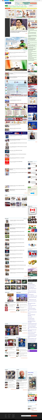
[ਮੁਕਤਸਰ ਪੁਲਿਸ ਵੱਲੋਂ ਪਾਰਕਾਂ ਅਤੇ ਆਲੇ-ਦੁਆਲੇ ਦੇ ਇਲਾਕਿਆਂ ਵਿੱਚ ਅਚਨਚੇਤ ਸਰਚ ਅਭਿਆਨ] (7, 236)
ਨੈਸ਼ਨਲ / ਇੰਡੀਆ (16, 5)
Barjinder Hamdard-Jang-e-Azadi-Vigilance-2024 (32, 330)
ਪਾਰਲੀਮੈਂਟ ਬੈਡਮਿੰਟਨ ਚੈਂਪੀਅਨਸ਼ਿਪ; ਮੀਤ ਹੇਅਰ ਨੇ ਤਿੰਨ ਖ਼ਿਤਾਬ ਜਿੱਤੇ (12, 355)
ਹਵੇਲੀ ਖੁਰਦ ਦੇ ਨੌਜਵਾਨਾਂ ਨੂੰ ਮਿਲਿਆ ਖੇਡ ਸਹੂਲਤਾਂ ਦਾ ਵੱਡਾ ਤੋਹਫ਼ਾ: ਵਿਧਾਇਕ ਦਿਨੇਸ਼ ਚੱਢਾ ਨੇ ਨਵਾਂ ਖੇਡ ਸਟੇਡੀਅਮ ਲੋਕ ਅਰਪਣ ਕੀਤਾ (23, 353)
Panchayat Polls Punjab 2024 (31, 308)
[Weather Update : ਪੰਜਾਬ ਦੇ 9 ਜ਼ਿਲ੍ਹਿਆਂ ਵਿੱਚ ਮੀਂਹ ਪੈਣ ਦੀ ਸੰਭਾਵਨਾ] (7, 151)
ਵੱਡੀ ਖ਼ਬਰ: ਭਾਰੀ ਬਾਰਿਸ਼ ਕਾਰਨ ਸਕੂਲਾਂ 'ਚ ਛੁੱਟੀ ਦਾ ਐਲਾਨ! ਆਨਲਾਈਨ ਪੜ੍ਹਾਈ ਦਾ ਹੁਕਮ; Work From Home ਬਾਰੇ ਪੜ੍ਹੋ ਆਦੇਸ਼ (23, 310)
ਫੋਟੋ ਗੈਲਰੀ (22, 5)
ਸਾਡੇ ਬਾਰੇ (14, 0)
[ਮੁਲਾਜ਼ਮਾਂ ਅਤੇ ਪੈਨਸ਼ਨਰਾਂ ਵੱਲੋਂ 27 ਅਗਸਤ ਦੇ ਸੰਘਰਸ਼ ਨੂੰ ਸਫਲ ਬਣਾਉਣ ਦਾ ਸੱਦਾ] (7, 255)
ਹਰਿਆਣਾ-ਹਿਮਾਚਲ (12, 5)
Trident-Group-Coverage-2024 (32, 326)
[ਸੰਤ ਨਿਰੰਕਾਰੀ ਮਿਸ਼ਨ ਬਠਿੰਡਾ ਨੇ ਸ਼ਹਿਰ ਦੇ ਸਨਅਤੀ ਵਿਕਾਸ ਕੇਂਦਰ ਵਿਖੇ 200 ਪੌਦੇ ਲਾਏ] (7, 262)
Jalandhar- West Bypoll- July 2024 (32, 324)
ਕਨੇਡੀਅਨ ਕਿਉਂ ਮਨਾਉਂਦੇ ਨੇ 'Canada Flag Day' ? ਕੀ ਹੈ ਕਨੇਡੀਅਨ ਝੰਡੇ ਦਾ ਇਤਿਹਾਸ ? (32, 215)
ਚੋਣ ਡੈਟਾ (23, 0)
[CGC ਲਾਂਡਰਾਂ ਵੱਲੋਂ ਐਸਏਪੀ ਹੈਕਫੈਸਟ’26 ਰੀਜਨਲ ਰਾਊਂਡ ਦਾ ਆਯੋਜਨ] (7, 101)
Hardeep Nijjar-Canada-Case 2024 (32, 323)
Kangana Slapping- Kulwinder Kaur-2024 (32, 328)
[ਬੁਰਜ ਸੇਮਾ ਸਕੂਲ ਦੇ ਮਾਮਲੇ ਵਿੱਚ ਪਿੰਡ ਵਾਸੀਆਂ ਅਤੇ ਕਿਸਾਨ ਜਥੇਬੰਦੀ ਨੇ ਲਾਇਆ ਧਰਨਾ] (7, 240)
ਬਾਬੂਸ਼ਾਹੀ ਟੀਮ (17, 0)
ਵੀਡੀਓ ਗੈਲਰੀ (25, 5)
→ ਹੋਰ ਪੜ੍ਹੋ (36, 402)
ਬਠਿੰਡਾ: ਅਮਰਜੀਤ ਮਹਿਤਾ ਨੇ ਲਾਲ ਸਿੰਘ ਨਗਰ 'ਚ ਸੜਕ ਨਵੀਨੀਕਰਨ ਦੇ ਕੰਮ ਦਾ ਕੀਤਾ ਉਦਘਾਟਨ (32, 60)
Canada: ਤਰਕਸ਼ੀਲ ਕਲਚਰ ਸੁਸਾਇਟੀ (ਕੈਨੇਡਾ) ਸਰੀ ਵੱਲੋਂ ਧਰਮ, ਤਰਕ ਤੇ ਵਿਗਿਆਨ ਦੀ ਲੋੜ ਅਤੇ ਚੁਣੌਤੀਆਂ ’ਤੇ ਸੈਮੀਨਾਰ (11, 385)
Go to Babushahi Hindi (11, 0)
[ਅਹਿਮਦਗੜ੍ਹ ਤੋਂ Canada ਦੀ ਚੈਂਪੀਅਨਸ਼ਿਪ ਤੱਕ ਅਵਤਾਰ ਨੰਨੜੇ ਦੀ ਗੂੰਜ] (7, 136)
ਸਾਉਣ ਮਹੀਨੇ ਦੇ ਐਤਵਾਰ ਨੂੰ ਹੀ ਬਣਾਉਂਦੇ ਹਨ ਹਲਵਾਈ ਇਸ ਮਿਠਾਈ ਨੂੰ (23, 385)
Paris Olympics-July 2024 (31, 318)
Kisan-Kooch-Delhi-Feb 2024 (31, 341)
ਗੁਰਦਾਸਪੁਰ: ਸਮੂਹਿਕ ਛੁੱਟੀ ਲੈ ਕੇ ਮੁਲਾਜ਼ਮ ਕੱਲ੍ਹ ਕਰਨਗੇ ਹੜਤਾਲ (32, 41)
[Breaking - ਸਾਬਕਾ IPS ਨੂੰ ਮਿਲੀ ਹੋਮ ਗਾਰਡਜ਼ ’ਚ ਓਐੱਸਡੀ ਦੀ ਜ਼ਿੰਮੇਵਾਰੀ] (7, 162)
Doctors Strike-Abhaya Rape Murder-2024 (31, 315)
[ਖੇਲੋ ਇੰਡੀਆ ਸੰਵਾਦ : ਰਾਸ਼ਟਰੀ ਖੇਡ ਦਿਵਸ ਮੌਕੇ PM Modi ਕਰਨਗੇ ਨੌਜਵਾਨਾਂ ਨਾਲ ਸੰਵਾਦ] (7, 251)
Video (12, 18)
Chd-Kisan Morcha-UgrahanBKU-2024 (32, 310)
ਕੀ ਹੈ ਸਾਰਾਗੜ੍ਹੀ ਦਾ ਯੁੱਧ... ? (30, 240)
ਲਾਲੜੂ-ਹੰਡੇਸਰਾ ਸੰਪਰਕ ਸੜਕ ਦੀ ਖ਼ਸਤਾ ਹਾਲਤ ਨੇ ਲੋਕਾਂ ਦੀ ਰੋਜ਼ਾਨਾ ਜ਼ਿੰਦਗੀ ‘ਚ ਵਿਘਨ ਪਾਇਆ (32, 58)
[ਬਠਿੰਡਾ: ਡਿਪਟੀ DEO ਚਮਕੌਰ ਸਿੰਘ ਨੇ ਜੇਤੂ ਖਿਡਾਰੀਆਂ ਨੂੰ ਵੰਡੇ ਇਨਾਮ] (7, 129)
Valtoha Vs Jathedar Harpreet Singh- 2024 (31, 304)
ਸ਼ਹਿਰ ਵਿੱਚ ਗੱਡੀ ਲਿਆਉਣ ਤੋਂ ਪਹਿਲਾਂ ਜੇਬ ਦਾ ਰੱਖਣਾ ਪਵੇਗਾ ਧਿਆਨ (11, 382)
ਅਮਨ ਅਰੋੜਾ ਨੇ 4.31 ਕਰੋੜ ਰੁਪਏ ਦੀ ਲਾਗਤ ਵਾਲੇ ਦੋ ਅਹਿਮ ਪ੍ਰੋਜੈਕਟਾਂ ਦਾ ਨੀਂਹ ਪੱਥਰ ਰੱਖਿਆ (10, 347)
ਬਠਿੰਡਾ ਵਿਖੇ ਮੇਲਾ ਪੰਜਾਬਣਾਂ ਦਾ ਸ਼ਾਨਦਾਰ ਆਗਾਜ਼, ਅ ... (10, 335)
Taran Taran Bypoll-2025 (31, 287)
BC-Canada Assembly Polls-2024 (32, 305)
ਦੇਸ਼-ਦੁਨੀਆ (20, 5)
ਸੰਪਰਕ (24, 0)
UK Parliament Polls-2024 (31, 319)
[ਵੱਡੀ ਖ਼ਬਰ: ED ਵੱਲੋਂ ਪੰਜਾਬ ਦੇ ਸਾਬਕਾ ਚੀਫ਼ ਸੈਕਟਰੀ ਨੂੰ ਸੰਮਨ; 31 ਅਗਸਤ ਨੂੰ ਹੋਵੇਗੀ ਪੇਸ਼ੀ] (7, 159)
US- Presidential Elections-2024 (32, 299)
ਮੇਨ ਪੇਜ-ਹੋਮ (6, 5)
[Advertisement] (7, 27)
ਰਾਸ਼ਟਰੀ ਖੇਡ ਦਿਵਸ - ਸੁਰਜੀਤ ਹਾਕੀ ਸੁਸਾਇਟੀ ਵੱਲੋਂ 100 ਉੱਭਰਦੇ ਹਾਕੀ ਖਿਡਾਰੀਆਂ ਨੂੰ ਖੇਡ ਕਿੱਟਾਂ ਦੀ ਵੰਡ (23, 356)
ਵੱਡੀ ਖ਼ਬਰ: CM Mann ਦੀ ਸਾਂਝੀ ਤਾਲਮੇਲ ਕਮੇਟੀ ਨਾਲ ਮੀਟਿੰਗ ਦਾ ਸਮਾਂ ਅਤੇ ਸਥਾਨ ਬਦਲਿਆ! (32, 29)
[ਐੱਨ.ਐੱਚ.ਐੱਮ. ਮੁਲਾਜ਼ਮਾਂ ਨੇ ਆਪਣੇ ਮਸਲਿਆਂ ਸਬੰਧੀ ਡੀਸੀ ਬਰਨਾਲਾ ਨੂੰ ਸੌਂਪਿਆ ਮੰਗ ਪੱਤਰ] (7, 247)
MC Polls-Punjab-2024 (30, 294)
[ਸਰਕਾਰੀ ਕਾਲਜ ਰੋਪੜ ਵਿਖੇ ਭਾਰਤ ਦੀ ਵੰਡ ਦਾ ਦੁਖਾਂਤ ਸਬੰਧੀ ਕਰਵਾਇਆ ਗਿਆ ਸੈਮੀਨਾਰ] (7, 243)
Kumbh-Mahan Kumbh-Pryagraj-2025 (32, 293)
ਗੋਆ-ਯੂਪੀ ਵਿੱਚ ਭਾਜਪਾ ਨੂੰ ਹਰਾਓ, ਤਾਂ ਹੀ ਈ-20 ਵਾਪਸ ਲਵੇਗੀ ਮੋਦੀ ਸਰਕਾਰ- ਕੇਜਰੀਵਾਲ (32, 47)
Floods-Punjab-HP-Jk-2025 (31, 284)
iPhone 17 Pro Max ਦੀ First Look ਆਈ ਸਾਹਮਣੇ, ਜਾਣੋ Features (23, 387)
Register (39, 0)
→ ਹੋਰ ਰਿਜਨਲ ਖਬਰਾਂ (25, 276)
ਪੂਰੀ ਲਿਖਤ (32, 348)
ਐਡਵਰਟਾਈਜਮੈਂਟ (21, 0)
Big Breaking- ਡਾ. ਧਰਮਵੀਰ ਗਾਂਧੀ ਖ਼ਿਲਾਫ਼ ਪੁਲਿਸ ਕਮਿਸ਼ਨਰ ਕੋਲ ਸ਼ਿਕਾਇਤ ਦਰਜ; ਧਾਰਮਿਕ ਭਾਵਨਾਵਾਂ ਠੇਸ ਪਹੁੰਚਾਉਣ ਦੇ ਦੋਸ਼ (32, 36)
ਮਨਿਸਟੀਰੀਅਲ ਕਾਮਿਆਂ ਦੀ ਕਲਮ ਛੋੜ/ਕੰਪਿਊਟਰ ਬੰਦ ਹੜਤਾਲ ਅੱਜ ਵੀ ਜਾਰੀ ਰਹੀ (32, 56)
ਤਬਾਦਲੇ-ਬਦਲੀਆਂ (9, 5)
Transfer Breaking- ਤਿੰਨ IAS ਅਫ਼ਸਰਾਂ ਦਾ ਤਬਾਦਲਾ (11, 309)
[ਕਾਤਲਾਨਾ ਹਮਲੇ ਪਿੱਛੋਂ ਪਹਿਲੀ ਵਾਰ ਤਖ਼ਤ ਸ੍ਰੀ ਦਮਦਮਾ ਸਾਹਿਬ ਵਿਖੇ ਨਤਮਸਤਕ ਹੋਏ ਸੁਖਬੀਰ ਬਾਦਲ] (7, 155)
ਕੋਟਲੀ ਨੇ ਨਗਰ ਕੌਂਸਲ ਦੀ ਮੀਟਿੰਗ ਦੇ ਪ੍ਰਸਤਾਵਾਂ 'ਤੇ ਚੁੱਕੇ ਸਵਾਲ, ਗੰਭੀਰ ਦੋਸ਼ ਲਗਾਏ (32, 54)
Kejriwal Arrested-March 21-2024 (32, 338)
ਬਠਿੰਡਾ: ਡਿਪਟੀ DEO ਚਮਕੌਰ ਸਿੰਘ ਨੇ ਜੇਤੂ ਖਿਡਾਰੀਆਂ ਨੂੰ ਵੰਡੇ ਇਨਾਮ (32, 43)
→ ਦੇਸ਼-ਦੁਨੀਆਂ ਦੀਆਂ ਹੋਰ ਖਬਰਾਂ (13, 389)
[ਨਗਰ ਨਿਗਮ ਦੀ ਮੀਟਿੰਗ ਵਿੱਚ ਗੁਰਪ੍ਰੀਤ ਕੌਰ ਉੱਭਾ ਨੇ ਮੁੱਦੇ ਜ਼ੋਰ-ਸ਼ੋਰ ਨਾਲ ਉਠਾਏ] (7, 258)
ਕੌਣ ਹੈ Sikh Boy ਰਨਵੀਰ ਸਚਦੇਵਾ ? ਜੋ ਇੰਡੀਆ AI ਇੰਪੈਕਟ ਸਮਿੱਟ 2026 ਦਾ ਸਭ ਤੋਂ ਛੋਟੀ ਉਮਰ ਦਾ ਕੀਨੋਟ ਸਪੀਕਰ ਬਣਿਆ (23, 383)
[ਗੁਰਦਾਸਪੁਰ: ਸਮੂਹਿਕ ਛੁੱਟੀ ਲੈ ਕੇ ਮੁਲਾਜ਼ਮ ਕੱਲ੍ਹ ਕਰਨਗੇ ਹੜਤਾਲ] (7, 125)
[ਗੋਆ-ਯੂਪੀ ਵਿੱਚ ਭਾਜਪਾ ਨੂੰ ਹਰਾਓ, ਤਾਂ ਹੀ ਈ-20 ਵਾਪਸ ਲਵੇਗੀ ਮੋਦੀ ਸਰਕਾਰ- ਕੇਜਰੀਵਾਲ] (7, 186)
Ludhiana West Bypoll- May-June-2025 (32, 289)
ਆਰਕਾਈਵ (19, 0)
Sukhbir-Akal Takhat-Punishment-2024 (32, 298)
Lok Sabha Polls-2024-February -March (32, 337)
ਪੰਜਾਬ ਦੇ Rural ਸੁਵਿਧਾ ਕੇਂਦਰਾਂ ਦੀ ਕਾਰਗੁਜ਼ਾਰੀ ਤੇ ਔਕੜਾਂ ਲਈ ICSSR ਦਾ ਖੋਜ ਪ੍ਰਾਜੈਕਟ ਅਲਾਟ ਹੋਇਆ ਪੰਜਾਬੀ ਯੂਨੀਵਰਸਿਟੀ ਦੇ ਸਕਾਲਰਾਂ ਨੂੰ (21, 380)
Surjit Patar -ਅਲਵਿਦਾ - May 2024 (32, 332)
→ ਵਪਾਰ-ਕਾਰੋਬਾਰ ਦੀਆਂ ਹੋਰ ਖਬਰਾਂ (13, 357)
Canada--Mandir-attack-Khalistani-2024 (32, 301)
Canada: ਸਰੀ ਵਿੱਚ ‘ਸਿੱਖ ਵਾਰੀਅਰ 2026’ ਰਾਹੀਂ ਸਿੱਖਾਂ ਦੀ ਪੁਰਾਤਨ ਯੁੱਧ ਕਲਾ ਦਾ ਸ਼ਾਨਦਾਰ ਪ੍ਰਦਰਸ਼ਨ (10, 380)
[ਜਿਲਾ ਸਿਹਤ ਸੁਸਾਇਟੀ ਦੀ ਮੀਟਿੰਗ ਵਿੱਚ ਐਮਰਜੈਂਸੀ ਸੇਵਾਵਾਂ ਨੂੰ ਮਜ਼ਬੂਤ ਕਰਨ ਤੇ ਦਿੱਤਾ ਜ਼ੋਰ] (7, 232)
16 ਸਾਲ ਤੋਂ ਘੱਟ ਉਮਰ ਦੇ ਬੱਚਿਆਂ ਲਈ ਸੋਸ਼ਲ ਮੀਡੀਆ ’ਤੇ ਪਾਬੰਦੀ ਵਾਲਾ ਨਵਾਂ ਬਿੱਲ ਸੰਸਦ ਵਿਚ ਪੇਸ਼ (11, 387)
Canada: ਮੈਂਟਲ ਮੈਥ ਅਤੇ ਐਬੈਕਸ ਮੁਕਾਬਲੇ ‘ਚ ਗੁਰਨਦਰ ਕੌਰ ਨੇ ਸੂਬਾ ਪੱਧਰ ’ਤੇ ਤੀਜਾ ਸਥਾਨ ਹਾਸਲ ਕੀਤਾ (23, 305)
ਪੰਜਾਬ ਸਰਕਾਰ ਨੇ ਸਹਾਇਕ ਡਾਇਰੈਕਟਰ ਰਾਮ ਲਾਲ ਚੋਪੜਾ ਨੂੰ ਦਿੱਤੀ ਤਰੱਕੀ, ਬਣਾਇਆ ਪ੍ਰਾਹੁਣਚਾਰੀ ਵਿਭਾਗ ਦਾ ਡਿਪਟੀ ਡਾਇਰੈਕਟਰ (12, 305)
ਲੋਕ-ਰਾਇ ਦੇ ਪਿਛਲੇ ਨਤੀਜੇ (35, 194)
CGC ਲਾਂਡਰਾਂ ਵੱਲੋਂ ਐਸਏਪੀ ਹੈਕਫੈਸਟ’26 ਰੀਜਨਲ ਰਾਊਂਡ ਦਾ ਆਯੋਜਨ (32, 31)
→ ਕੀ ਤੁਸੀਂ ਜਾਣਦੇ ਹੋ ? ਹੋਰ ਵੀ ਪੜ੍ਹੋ (34, 267)
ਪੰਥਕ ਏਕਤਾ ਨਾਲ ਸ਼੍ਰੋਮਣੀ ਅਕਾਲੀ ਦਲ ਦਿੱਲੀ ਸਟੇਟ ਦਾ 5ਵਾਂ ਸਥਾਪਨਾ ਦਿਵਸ (32, 52)
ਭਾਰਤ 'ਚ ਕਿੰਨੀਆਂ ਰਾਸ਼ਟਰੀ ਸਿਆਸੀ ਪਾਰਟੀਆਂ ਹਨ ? (32, 232)
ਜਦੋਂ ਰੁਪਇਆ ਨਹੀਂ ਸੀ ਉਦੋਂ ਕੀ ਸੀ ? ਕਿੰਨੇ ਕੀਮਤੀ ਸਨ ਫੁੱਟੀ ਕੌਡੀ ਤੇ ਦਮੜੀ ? (32, 224)
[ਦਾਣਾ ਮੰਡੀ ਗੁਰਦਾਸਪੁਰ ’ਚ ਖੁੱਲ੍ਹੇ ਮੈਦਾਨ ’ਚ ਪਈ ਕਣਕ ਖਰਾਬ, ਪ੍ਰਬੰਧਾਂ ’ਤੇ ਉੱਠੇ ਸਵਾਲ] (7, 221)
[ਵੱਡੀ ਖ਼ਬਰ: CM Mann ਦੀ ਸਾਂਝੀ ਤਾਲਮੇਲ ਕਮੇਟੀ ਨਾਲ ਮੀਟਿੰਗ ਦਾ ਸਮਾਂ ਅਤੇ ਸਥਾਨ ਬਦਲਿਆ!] (7, 53)
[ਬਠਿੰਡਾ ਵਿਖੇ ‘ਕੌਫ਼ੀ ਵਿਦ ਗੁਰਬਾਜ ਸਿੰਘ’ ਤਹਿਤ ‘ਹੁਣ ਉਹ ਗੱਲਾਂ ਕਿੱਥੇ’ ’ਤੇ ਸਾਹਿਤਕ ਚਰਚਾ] (7, 270)
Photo (11, 18)
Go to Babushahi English (7, 0)
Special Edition (30, 372)
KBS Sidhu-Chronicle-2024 (31, 333)
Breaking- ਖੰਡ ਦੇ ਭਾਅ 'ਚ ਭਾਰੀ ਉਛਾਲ (11, 349)
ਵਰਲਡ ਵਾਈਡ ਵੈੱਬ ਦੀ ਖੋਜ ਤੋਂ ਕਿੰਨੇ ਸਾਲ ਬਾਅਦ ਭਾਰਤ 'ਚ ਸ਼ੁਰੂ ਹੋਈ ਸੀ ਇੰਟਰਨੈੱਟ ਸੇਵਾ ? (32, 249)
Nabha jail (29, 313)
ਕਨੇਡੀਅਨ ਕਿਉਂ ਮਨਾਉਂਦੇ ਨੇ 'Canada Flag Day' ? (32, 257)
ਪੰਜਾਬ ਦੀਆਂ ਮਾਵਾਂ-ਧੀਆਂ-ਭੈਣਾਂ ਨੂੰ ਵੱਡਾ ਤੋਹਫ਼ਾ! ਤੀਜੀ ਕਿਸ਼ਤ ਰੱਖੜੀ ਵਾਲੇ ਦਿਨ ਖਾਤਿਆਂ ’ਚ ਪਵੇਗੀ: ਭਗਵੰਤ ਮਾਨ (23, 8)
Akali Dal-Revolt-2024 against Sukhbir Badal (31, 321)
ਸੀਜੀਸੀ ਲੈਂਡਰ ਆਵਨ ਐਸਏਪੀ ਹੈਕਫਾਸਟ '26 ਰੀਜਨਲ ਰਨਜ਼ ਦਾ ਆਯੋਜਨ (23, 307)
